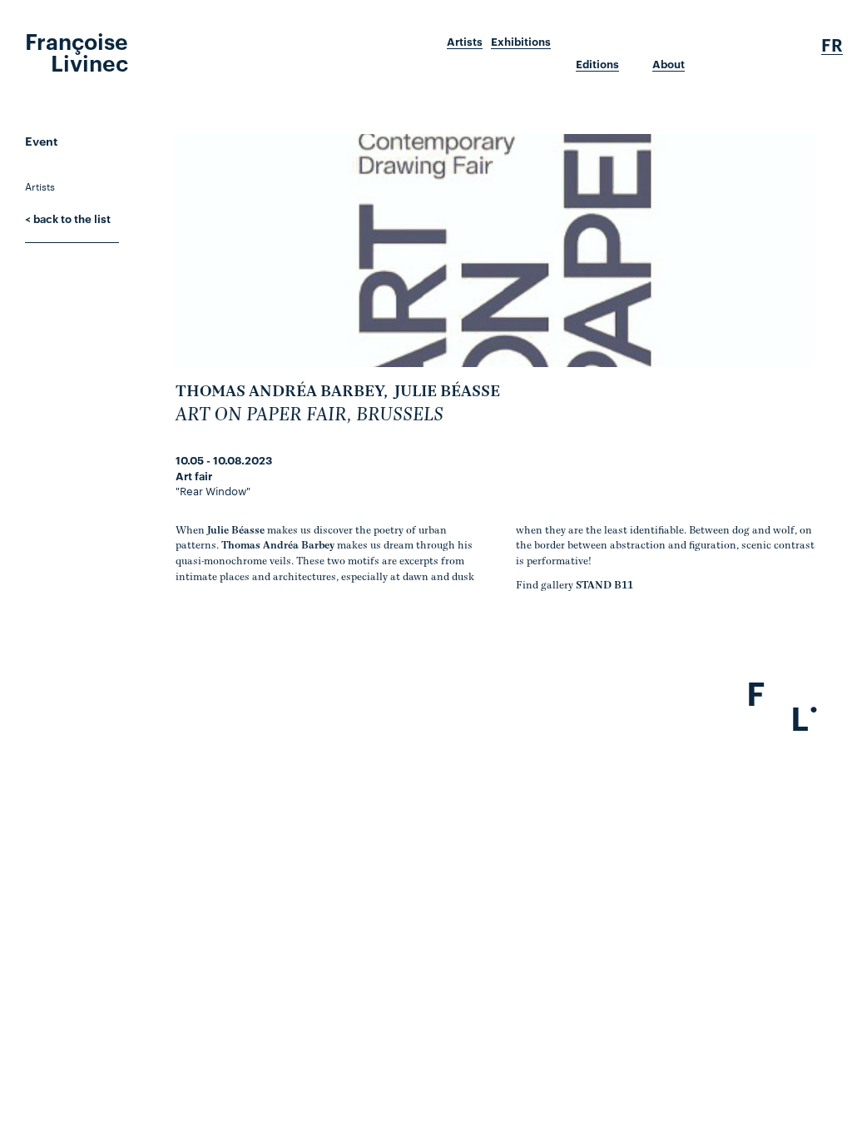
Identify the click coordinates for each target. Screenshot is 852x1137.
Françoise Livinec (76, 50)
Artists (465, 41)
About (668, 64)
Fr (832, 45)
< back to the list (68, 218)
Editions (597, 64)
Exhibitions (521, 41)
